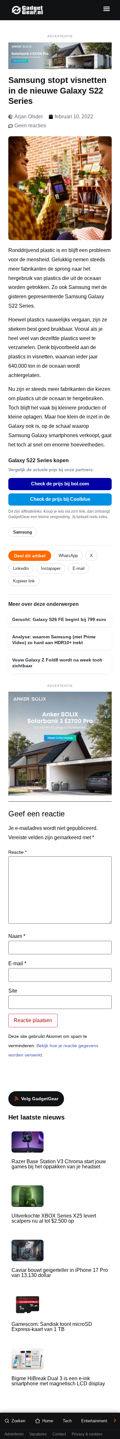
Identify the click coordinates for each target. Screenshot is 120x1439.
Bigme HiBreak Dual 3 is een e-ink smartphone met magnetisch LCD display (58, 1381)
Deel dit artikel (29, 555)
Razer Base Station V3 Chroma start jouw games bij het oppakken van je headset (59, 1164)
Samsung (22, 532)
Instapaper (50, 568)
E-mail (78, 568)
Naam (16, 936)
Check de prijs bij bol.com (60, 483)
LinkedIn (21, 568)
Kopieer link (24, 581)
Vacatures (38, 1434)
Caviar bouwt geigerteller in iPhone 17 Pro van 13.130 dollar (60, 1272)
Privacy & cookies (87, 1434)
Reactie (17, 852)
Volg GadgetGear (39, 1098)
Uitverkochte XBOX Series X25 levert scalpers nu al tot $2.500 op (54, 1218)
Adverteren (14, 1434)
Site (12, 991)
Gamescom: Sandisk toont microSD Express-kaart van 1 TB (52, 1326)
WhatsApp (68, 555)
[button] (106, 8)
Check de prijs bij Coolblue (60, 499)
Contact (59, 1434)
